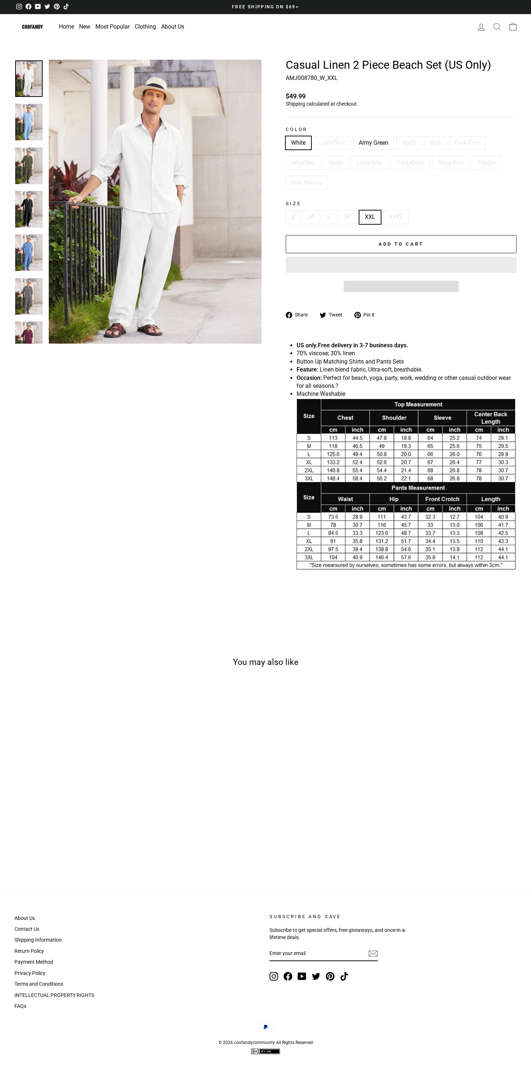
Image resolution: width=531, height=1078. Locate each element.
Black (409, 142)
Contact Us (26, 929)
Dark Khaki (410, 162)
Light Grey (370, 162)
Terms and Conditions (38, 984)
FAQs (20, 1006)
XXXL (396, 216)
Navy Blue (451, 162)
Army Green (373, 142)
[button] (155, 202)
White (298, 142)
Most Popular (112, 26)
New (84, 26)
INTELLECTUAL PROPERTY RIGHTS (54, 995)
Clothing (145, 26)
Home (66, 26)
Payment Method (33, 962)
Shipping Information (38, 940)
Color (296, 129)
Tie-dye (487, 162)
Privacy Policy (30, 973)
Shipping (295, 104)
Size (293, 203)
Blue (435, 142)
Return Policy (29, 951)
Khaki (336, 162)
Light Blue (332, 142)
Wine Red (303, 162)
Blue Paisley (306, 182)
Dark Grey (467, 142)
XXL (370, 216)
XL (347, 216)
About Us (172, 26)
